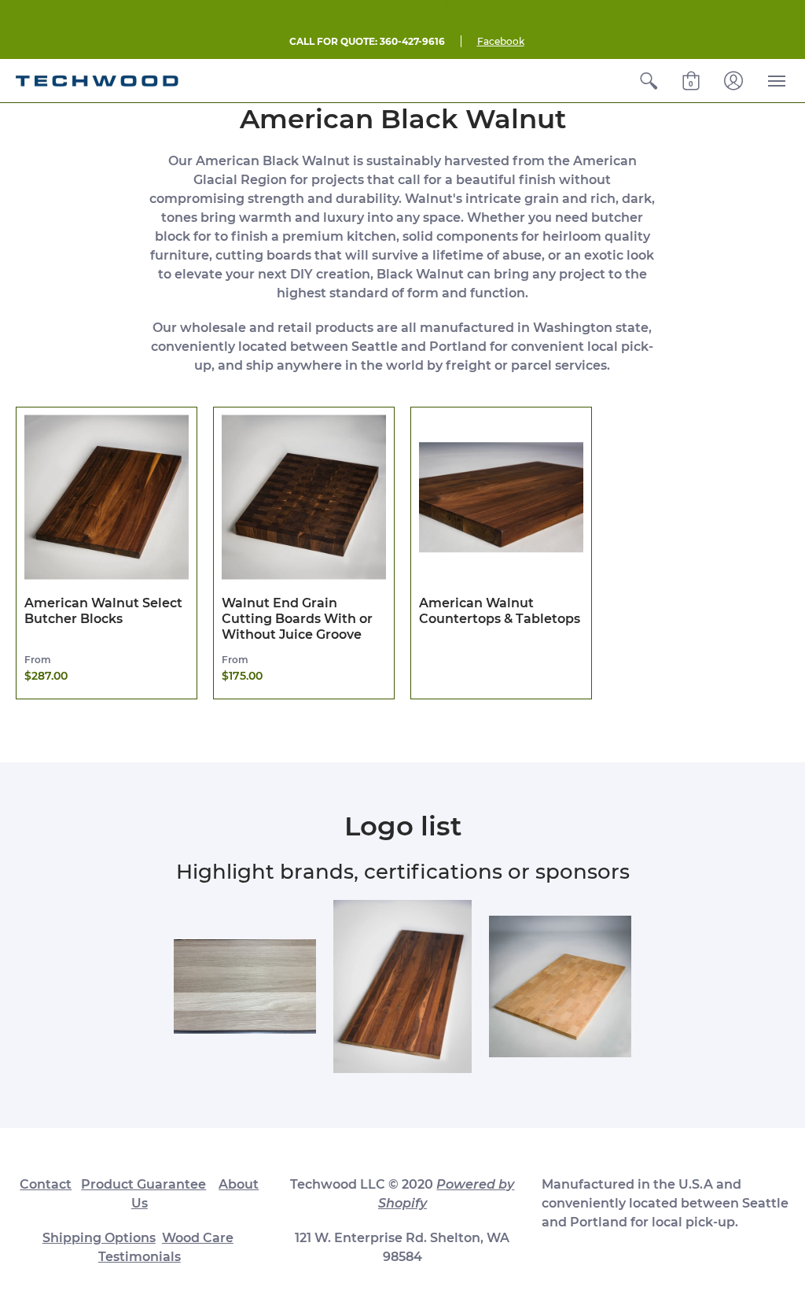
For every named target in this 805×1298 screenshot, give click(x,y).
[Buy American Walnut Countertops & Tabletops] (501, 497)
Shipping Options (99, 1237)
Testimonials (139, 1256)
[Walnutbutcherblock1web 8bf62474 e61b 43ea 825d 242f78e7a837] (403, 986)
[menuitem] (648, 81)
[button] (648, 81)
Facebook (500, 41)
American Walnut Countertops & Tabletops (499, 611)
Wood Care (197, 1237)
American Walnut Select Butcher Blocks (103, 611)
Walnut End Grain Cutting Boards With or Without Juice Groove (297, 619)
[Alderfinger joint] (560, 987)
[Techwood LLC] (97, 80)
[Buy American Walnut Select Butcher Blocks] (106, 497)
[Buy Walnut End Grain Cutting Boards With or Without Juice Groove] (304, 497)
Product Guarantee (143, 1184)
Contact (46, 1184)
